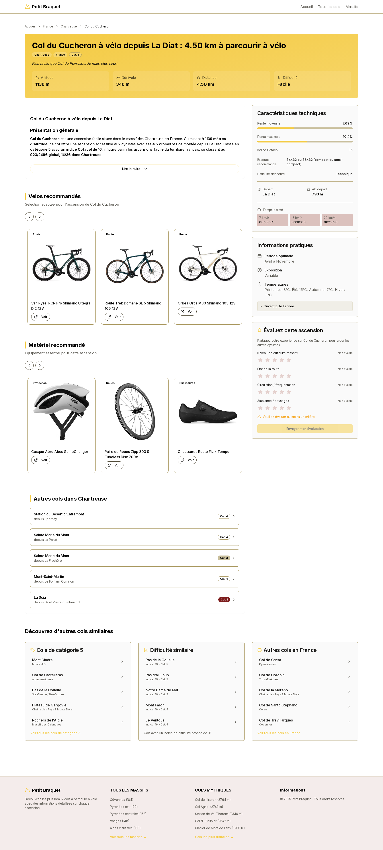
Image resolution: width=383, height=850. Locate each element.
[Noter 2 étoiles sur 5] (267, 360)
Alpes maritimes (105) (125, 828)
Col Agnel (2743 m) (209, 807)
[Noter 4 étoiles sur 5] (282, 360)
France (48, 26)
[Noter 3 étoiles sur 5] (275, 360)
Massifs (352, 6)
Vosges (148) (119, 821)
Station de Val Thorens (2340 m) (219, 814)
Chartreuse (69, 26)
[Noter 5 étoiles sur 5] (289, 360)
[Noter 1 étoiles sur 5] (260, 360)
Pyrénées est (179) (124, 807)
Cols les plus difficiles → (214, 837)
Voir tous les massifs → (128, 837)
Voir (44, 317)
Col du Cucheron (97, 26)
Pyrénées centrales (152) (128, 814)
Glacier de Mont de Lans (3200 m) (220, 828)
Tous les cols (329, 6)
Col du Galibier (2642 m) (213, 821)
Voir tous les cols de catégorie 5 (55, 733)
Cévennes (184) (121, 799)
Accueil (306, 6)
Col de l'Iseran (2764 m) (213, 799)
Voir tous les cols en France (278, 733)
